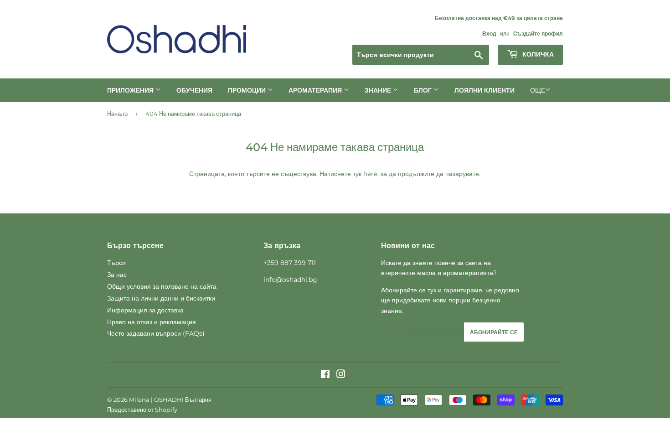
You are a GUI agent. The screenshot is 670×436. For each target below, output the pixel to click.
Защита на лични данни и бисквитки (161, 298)
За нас (117, 274)
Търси (116, 263)
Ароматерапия (316, 90)
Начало (117, 113)
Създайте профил (538, 33)
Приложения (131, 90)
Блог (423, 90)
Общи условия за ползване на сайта (161, 286)
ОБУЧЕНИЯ (194, 90)
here (370, 174)
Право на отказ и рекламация (151, 322)
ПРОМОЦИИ (248, 90)
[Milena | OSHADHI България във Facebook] (325, 375)
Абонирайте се (494, 332)
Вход (489, 33)
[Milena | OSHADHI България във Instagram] (340, 375)
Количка (537, 54)
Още (537, 90)
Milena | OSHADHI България (170, 399)
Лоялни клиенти (484, 90)
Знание (379, 90)
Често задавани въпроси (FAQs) (156, 333)
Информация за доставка (145, 310)
